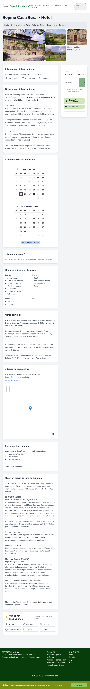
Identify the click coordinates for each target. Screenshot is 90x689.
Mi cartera (59, 5)
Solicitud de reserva (83, 82)
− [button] (8, 390)
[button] (74, 79)
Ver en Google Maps (12, 380)
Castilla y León (17, 25)
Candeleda (63, 25)
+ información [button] (56, 685)
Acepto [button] (79, 685)
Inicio (31, 5)
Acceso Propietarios (55, 654)
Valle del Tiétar (38, 25)
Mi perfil (37, 5)
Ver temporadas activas (30, 242)
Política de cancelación (56, 660)
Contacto (34, 7)
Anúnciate (51, 657)
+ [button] (8, 387)
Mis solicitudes (48, 5)
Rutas (67, 5)
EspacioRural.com (51, 676)
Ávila (28, 25)
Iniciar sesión (78, 7)
